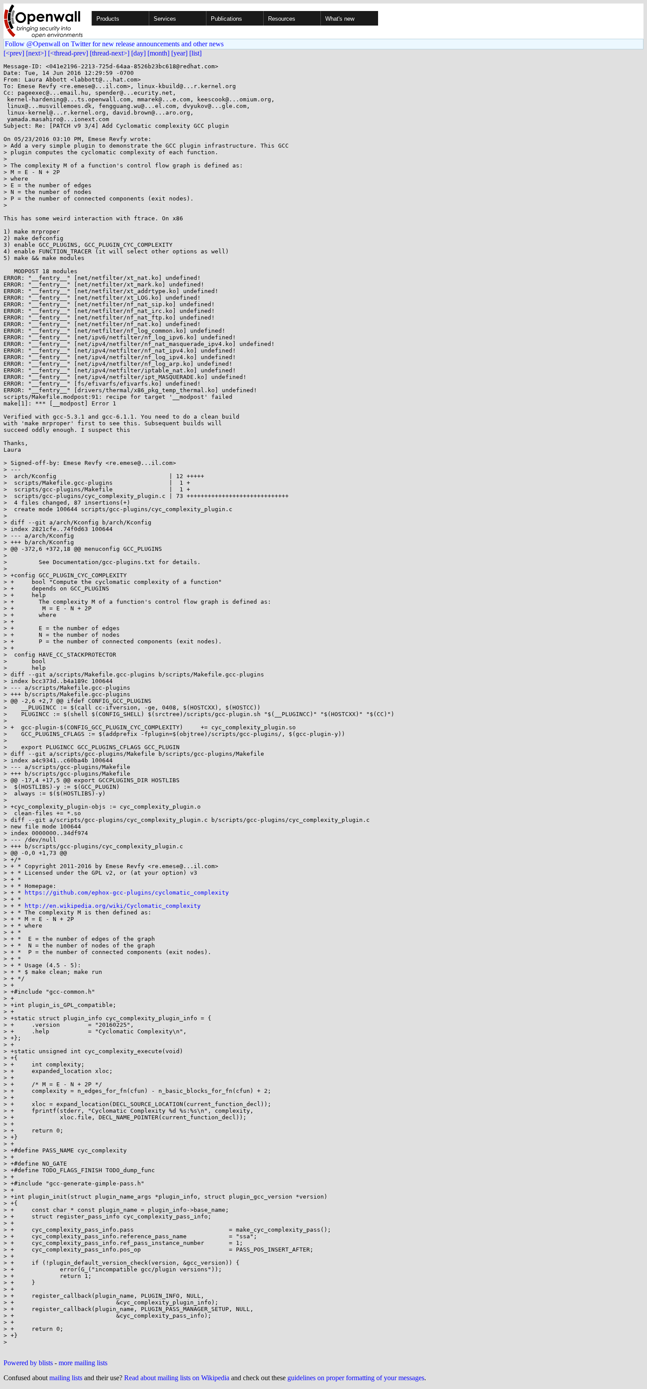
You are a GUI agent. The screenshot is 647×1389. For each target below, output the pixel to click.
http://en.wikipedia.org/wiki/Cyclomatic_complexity (113, 905)
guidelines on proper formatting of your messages (355, 1378)
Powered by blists (28, 1363)
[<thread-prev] (68, 53)
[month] (158, 53)
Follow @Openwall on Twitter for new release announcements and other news (114, 44)
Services (165, 18)
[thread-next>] (109, 53)
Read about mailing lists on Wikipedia (176, 1378)
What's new (339, 18)
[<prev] (14, 53)
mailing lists (65, 1378)
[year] (179, 53)
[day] (138, 53)
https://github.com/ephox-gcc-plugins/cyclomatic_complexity (127, 892)
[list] (195, 53)
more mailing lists (83, 1363)
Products (107, 18)
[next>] (36, 53)
